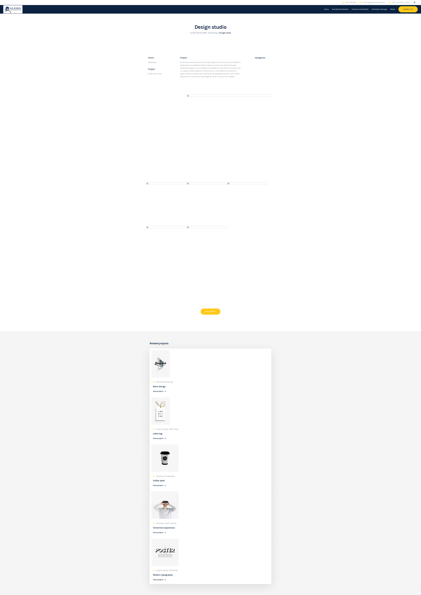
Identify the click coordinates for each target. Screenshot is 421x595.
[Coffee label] (165, 458)
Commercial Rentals (360, 9)
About (392, 9)
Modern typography (163, 575)
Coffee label (159, 480)
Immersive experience (164, 528)
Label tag (157, 433)
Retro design (159, 386)
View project (158, 391)
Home (326, 9)
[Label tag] (160, 411)
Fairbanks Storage (379, 9)
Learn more (197, 285)
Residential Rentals (340, 9)
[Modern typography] (165, 552)
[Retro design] (160, 364)
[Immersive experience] (165, 505)
